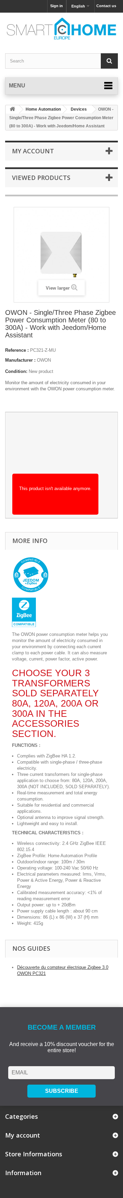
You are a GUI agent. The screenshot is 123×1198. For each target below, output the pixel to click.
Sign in (56, 6)
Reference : (17, 350)
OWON (44, 360)
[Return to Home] (12, 109)
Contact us (106, 6)
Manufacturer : (20, 360)
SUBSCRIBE (61, 1091)
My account (33, 151)
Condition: (16, 371)
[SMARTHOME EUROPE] (61, 29)
